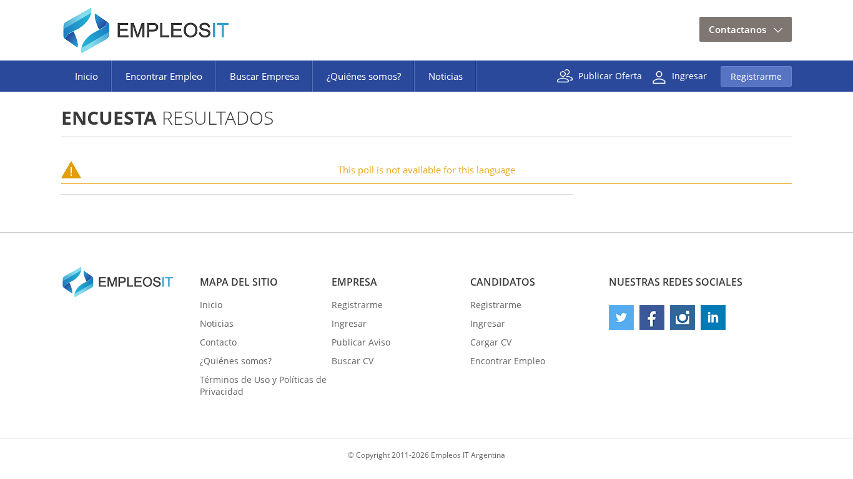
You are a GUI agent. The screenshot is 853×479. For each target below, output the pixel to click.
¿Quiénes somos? (364, 76)
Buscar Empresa (264, 76)
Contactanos (737, 29)
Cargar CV (490, 342)
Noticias (445, 76)
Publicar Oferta (610, 75)
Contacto (218, 342)
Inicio (86, 76)
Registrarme (756, 76)
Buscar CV (352, 361)
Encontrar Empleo (164, 76)
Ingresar (689, 75)
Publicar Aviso (361, 342)
